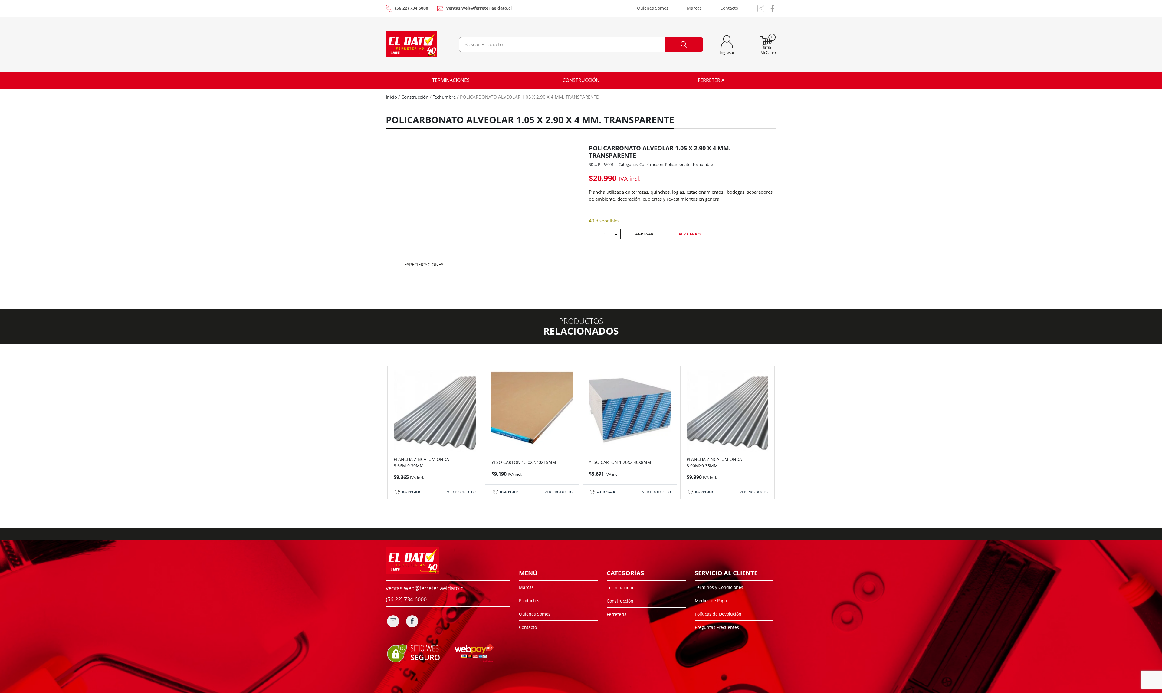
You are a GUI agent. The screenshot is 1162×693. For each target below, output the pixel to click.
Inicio (391, 97)
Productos (529, 600)
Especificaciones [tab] (423, 264)
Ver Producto (461, 491)
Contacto (729, 8)
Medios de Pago (711, 600)
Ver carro (690, 234)
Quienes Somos (652, 8)
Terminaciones (451, 80)
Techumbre (444, 97)
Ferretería (711, 80)
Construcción (581, 80)
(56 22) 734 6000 (411, 8)
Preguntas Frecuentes (717, 627)
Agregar (644, 234)
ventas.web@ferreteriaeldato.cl (479, 8)
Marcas (694, 8)
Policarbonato (678, 164)
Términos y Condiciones (719, 587)
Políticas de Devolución (718, 614)
